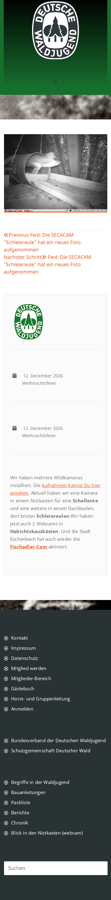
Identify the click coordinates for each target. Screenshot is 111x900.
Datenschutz (24, 658)
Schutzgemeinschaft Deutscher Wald (50, 750)
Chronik (19, 823)
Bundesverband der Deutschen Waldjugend (58, 740)
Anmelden (22, 709)
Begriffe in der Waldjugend (40, 782)
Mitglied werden (28, 668)
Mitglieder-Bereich (31, 678)
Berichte (20, 812)
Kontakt (19, 638)
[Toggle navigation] (55, 81)
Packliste (20, 802)
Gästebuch (22, 688)
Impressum (23, 648)
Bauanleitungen (28, 792)
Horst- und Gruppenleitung (40, 698)
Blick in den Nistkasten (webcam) (47, 833)
